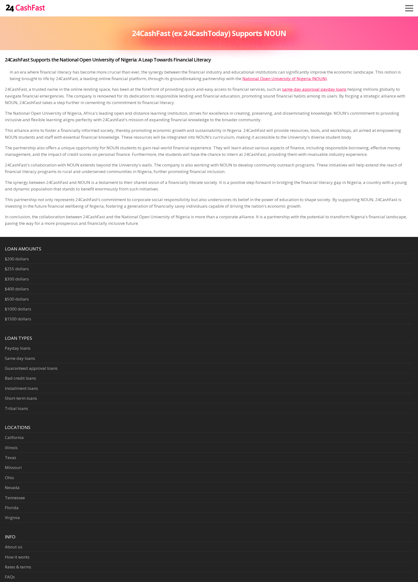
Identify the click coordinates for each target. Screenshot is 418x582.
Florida (12, 507)
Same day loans (20, 358)
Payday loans (17, 348)
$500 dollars (17, 299)
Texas (10, 457)
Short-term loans (21, 398)
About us (13, 547)
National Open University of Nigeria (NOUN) (284, 78)
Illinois (11, 447)
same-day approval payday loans (314, 89)
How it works (17, 557)
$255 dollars (17, 269)
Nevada (12, 487)
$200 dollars (17, 259)
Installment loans (21, 388)
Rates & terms (18, 567)
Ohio (9, 477)
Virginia (12, 517)
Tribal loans (16, 408)
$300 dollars (17, 279)
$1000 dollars (18, 309)
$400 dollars (17, 289)
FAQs (10, 577)
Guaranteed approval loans (31, 368)
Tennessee (15, 497)
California (14, 437)
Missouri (13, 467)
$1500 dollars (18, 319)
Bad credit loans (20, 378)
